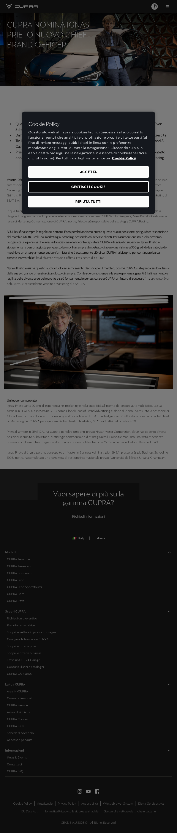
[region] (88, 163)
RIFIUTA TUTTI (88, 201)
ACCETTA (88, 172)
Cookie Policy (124, 158)
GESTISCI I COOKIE (88, 187)
